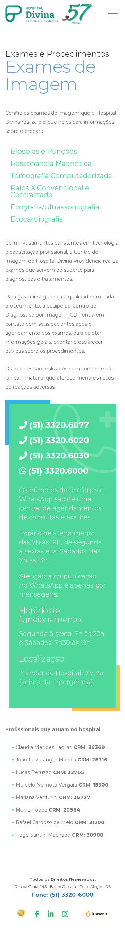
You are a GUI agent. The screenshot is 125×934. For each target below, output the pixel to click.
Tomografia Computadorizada (61, 175)
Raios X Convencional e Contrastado (49, 191)
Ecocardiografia (36, 219)
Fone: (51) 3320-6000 (62, 895)
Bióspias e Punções (43, 151)
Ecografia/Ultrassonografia (54, 207)
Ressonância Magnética (51, 163)
